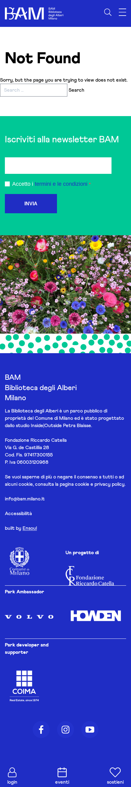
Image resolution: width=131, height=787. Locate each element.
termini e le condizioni (61, 184)
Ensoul (30, 528)
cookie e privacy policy (100, 484)
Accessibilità (18, 513)
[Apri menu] (122, 12)
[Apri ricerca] (108, 12)
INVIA (30, 203)
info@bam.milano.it (25, 498)
